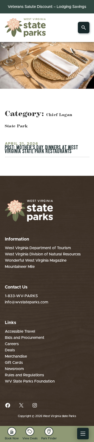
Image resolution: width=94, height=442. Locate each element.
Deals (10, 350)
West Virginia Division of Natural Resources (43, 254)
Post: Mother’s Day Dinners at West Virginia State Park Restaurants (41, 149)
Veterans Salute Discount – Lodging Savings (47, 7)
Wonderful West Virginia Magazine (36, 260)
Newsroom (14, 369)
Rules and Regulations (24, 375)
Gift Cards (14, 363)
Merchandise (16, 356)
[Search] (83, 27)
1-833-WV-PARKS (21, 296)
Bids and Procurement (24, 338)
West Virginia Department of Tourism (38, 248)
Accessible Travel (20, 331)
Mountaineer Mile (20, 267)
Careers (12, 344)
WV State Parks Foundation (30, 381)
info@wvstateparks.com (26, 302)
